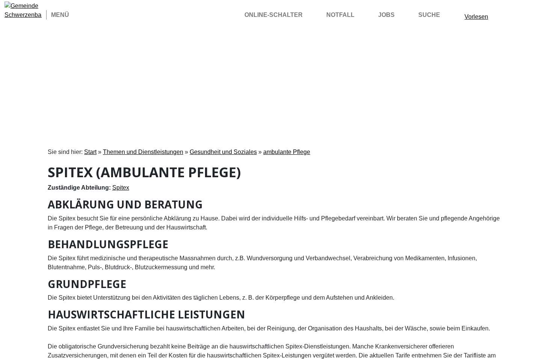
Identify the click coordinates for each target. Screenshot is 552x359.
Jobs (386, 15)
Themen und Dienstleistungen (143, 152)
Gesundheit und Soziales (223, 152)
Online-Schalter (273, 15)
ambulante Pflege (286, 152)
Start (90, 152)
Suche (429, 15)
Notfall (340, 15)
